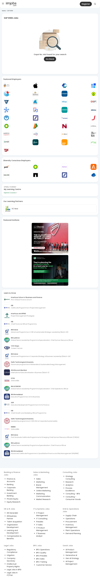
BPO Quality (41, 552)
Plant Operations (73, 530)
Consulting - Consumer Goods (73, 498)
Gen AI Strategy (72, 558)
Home (4, 11)
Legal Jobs (9, 545)
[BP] (35, 167)
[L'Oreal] (93, 126)
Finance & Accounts (11, 480)
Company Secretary (11, 559)
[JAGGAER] (93, 118)
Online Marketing (43, 490)
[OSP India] (93, 102)
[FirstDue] (35, 110)
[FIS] (93, 142)
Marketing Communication (43, 495)
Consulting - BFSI (73, 493)
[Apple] (35, 86)
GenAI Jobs (68, 545)
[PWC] (6, 167)
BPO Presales (41, 556)
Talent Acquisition (14, 521)
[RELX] (64, 134)
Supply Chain (71, 515)
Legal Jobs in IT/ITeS (12, 573)
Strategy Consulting (70, 477)
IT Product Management (42, 529)
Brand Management (42, 486)
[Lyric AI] (35, 142)
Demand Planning (73, 533)
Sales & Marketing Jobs (41, 473)
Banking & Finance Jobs (12, 473)
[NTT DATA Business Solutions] (6, 118)
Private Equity (12, 499)
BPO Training (41, 562)
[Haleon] (6, 175)
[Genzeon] (6, 110)
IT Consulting (41, 518)
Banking (10, 484)
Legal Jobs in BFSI (14, 569)
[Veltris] (6, 102)
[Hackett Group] (93, 86)
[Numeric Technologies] (64, 126)
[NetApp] (35, 175)
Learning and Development (13, 531)
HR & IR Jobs (9, 509)
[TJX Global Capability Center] (6, 150)
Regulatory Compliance (12, 550)
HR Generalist (12, 513)
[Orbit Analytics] (6, 142)
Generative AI (71, 555)
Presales (39, 521)
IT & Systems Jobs (41, 509)
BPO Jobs (37, 545)
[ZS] (6, 86)
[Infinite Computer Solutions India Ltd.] (35, 102)
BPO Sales (40, 559)
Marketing (40, 482)
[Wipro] (35, 134)
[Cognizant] (64, 86)
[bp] (6, 126)
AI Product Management (71, 550)
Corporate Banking (11, 488)
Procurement (71, 521)
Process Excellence (70, 489)
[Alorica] (93, 110)
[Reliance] (35, 94)
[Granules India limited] (6, 94)
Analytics (69, 485)
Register (86, 4)
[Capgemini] (93, 175)
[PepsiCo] (64, 118)
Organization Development (13, 526)
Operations (70, 518)
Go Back (50, 59)
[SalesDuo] (64, 142)
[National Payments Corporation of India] (35, 126)
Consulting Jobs (70, 472)
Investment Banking (12, 494)
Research (70, 482)
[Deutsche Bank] (35, 118)
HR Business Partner (12, 517)
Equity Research (13, 502)
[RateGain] (64, 167)
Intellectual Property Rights (13, 565)
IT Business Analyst (40, 534)
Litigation (11, 555)
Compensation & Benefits (14, 537)
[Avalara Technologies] (93, 167)
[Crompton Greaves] (64, 94)
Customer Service (44, 565)
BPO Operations (43, 549)
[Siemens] (64, 110)
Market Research (43, 499)
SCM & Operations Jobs (71, 510)
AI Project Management (71, 562)
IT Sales (39, 525)
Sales (38, 479)
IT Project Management (42, 514)
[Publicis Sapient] (6, 134)
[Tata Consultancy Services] (93, 134)
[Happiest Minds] (93, 94)
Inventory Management (71, 526)
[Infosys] (64, 102)
